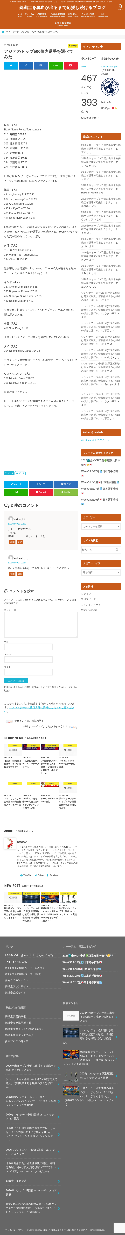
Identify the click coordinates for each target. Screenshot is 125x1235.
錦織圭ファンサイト (16, 986)
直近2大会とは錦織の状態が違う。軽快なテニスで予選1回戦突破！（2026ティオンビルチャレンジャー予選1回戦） (31, 1207)
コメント (10, 610)
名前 (6, 641)
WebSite (27, 875)
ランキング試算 (88, 15)
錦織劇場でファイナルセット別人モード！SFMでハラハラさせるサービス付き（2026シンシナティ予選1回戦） (31, 1100)
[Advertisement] (40, 93)
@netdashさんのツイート (95, 440)
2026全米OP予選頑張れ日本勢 (83, 955)
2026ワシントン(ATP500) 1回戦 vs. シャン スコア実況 (30, 1151)
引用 (12, 542)
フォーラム (29, 15)
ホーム (19, 15)
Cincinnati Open (109, 66)
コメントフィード (91, 604)
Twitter (41, 875)
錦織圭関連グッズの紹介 (19, 1035)
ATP (83, 66)
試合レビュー (73, 15)
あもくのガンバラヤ (16, 980)
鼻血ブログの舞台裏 (16, 1041)
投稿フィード (88, 599)
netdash (22, 841)
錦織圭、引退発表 (16, 1180)
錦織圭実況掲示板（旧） (19, 1022)
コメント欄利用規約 (63, 24)
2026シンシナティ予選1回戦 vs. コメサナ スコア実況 (30, 1116)
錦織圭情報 (42, 15)
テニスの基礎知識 (57, 15)
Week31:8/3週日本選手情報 (99, 482)
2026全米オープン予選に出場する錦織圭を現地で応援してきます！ (31, 1067)
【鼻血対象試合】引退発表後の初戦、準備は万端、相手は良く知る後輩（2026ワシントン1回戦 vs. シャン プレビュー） (31, 1167)
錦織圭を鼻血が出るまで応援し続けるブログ (62, 7)
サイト (7, 667)
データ (10, 473)
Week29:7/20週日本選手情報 (80, 982)
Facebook (54, 875)
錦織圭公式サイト (15, 992)
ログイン (86, 593)
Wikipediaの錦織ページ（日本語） (25, 967)
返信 (20, 542)
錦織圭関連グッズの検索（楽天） (24, 1028)
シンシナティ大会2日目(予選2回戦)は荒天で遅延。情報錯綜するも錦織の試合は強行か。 (100, 296)
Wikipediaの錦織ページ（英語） (24, 973)
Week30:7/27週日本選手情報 (80, 975)
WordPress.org (89, 610)
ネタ (103, 15)
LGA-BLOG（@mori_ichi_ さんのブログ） (29, 955)
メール (7, 654)
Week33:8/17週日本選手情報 (80, 962)
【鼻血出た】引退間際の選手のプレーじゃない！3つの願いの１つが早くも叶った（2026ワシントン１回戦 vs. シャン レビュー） (31, 1134)
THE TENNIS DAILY (17, 961)
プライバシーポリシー (15, 1230)
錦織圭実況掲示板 (15, 1016)
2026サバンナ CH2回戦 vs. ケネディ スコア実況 (31, 1192)
